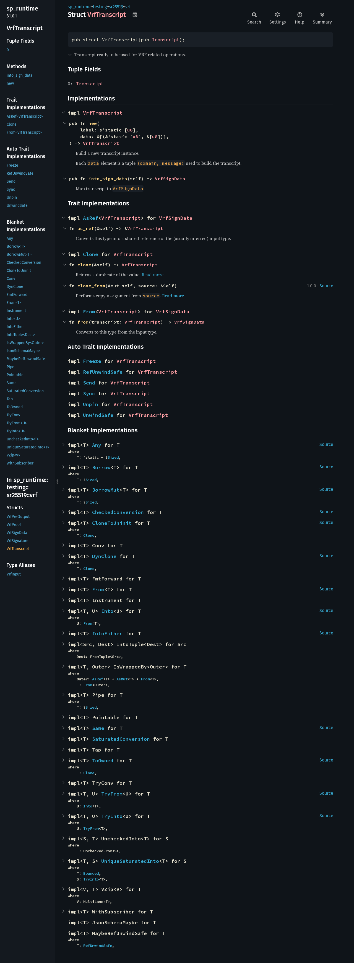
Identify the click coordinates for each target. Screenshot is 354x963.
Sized (113, 457)
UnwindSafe (98, 415)
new (92, 123)
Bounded (91, 873)
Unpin (90, 404)
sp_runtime (79, 6)
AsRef (90, 218)
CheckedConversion (118, 512)
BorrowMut (105, 490)
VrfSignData (170, 178)
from (82, 322)
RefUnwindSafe (103, 372)
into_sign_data (107, 178)
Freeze (92, 361)
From (89, 311)
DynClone (104, 556)
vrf (128, 6)
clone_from (91, 285)
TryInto (112, 816)
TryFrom (112, 794)
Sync (89, 393)
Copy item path (134, 14)
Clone (90, 254)
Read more (152, 275)
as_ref (85, 228)
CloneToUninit (112, 523)
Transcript (165, 39)
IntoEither (107, 633)
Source (326, 285)
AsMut (121, 679)
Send (89, 382)
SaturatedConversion (121, 739)
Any (96, 445)
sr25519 (116, 6)
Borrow (101, 467)
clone (84, 264)
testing (100, 6)
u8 (130, 130)
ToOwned (102, 760)
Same (98, 728)
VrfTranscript (103, 113)
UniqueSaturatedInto (130, 861)
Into (107, 611)
